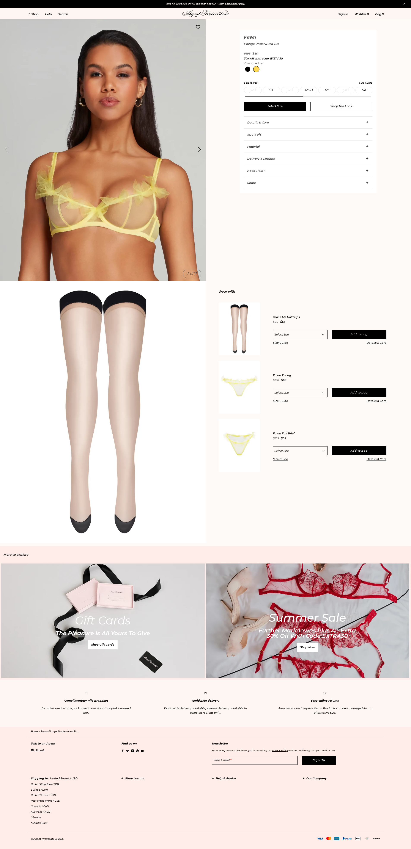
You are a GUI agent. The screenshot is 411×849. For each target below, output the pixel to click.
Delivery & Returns (261, 158)
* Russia (36, 817)
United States (43, 795)
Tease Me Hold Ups (286, 317)
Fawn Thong (282, 375)
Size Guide (280, 342)
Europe (39, 789)
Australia (40, 811)
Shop (35, 14)
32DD (308, 90)
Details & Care (258, 122)
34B (346, 90)
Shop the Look (341, 106)
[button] (343, 14)
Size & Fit (254, 134)
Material (253, 146)
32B (253, 90)
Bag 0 (379, 14)
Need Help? (256, 170)
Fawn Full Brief (284, 433)
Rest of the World (45, 800)
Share (251, 182)
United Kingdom (45, 784)
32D (290, 90)
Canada (40, 806)
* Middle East (39, 822)
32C (271, 90)
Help (48, 14)
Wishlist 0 (362, 14)
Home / (36, 731)
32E (327, 90)
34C (364, 90)
